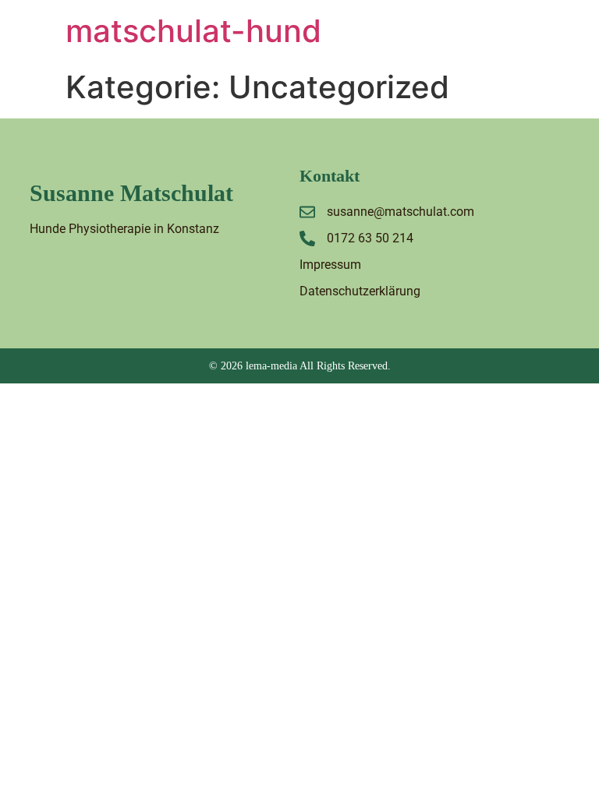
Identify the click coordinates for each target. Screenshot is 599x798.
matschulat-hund (193, 31)
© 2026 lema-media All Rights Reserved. (300, 366)
